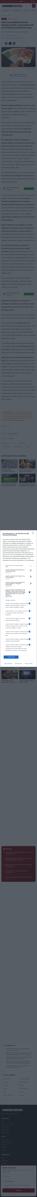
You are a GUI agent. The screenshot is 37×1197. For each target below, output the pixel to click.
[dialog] (18, 598)
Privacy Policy (29, 663)
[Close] (33, 533)
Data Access (18, 663)
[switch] (30, 570)
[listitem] (18, 566)
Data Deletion (8, 663)
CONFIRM (11, 657)
